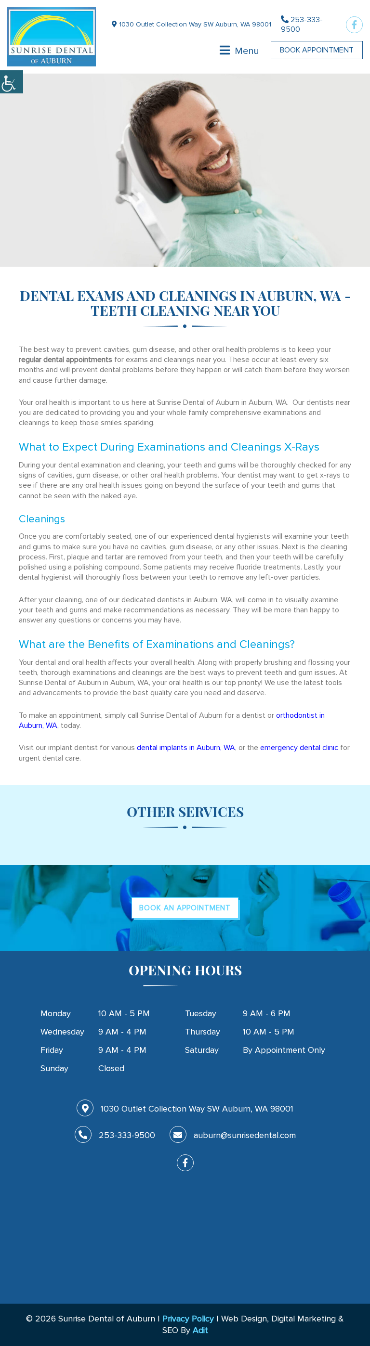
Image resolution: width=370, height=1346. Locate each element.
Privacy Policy (188, 1318)
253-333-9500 (302, 24)
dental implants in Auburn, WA (186, 747)
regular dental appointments (65, 359)
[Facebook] (354, 24)
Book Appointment (317, 50)
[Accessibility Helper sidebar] (11, 81)
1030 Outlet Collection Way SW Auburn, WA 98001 (194, 24)
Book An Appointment (185, 908)
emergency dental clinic (299, 747)
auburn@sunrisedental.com (245, 1135)
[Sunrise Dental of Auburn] (51, 36)
